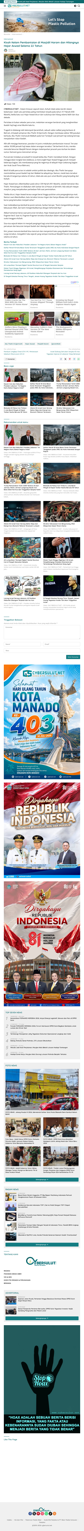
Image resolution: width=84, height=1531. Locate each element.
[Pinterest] (38, 1514)
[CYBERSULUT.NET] (18, 5)
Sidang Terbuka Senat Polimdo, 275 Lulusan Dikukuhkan (30, 1041)
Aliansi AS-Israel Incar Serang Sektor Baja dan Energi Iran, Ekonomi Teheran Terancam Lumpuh (39, 259)
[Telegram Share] (74, 359)
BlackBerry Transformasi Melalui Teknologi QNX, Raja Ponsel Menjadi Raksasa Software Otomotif (47, 1216)
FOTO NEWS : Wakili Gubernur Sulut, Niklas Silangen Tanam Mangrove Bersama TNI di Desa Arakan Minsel (21, 1170)
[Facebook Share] (61, 359)
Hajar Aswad (30, 344)
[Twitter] (34, 1514)
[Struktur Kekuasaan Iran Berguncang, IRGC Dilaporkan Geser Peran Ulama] (68, 399)
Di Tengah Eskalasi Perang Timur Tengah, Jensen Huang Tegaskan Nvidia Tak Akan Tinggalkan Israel (41, 276)
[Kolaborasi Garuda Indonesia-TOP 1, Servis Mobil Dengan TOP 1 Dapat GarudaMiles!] (10, 1207)
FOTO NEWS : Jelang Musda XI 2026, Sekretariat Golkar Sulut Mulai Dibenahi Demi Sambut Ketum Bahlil (41, 1113)
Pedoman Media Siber (33, 1520)
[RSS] (54, 1514)
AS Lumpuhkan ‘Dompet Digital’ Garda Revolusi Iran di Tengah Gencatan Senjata (33, 265)
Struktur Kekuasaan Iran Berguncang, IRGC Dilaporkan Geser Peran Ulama (31, 262)
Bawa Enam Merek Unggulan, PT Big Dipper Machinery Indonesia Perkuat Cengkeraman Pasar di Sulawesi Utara (45, 1196)
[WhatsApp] (46, 1514)
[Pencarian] (79, 6)
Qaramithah (56, 344)
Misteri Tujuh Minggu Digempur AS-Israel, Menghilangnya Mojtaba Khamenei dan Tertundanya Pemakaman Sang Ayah (38, 269)
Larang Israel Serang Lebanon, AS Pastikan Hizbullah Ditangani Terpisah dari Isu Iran (35, 273)
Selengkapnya (41, 1179)
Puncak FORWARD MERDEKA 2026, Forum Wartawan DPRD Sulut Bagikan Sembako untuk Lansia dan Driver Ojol (43, 1027)
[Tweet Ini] (65, 359)
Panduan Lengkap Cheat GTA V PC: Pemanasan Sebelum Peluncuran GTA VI (21, 351)
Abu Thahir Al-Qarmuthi (13, 344)
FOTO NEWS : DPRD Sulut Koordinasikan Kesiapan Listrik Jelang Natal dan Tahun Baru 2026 (60, 1141)
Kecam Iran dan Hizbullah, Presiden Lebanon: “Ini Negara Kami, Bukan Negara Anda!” (35, 245)
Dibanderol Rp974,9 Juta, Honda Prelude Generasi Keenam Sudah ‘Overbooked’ (47, 1235)
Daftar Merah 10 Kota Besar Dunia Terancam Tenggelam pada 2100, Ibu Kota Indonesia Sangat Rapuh (41, 248)
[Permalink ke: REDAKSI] (5, 50)
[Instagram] (42, 1514)
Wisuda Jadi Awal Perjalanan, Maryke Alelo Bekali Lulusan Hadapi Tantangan (39, 1047)
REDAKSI (10, 49)
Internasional (8, 39)
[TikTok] (50, 1513)
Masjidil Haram (43, 344)
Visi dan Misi (18, 1520)
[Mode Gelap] (75, 6)
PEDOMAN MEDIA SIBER (12, 1274)
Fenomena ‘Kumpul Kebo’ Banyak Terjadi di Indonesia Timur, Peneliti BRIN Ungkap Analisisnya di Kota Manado (48, 1226)
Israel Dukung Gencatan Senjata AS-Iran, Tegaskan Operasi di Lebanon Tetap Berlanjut (63, 351)
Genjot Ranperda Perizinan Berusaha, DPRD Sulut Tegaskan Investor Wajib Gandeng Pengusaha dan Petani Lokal (45, 1310)
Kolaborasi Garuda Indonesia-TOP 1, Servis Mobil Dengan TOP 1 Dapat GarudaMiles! (44, 1206)
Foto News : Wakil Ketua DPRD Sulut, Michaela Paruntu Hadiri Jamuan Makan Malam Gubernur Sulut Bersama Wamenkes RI (22, 1141)
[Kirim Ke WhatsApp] (78, 359)
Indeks (9, 1520)
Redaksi (42, 1522)
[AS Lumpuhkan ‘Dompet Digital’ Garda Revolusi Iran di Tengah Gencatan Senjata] (22, 547)
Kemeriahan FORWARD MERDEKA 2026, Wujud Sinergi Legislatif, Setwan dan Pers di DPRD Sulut (43, 1019)
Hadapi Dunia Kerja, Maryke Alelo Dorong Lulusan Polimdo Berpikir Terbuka (52, 2)
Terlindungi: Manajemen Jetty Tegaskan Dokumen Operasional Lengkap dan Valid (40, 1034)
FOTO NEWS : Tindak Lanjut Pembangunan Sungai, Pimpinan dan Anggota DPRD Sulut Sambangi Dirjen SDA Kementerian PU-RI (59, 1170)
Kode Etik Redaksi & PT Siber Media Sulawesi (60, 1520)
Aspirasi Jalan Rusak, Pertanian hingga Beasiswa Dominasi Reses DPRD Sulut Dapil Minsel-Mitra (46, 1300)
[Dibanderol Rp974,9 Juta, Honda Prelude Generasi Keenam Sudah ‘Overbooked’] (10, 1237)
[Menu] (5, 6)
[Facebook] (30, 1514)
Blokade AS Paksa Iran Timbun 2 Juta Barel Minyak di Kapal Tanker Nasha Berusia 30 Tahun (38, 256)
